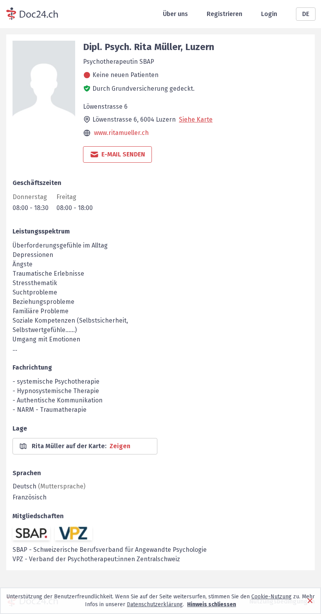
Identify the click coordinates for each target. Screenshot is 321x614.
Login (269, 14)
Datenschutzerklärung (155, 604)
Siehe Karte (196, 119)
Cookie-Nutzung (271, 596)
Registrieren (224, 14)
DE (305, 14)
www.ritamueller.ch (121, 132)
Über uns (175, 14)
